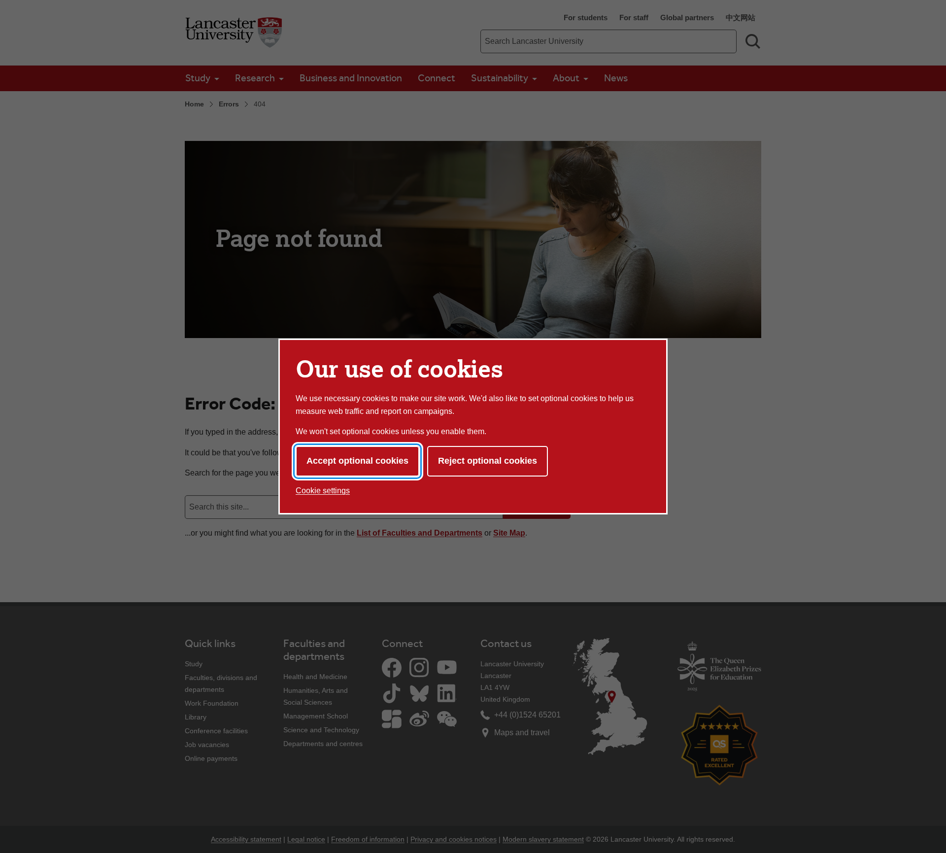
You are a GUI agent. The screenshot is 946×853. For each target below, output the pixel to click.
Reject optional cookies (487, 461)
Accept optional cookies (357, 461)
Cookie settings (323, 490)
